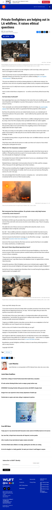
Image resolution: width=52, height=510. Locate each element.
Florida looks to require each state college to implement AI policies (18, 397)
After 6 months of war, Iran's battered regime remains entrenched (17, 440)
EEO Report (42, 491)
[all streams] (50, 7)
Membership (22, 488)
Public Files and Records (43, 479)
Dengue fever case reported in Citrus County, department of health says (18, 392)
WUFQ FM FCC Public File (44, 490)
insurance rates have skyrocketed (18, 238)
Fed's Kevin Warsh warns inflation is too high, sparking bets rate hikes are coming (21, 444)
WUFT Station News (23, 485)
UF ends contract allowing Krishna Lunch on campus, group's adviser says (19, 383)
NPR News (8, 352)
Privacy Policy (33, 482)
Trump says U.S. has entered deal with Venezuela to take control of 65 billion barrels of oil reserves (25, 431)
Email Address (6, 464)
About (20, 479)
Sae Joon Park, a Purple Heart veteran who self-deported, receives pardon (19, 435)
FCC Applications (43, 492)
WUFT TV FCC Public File (44, 485)
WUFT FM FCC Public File (44, 483)
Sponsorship (32, 479)
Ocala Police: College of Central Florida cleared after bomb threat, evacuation (20, 378)
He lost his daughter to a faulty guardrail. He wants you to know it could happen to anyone (23, 449)
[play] (4, 7)
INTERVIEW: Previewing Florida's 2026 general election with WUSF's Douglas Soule (21, 388)
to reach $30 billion (30, 339)
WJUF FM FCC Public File (44, 487)
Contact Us (21, 482)
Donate (46, 2)
